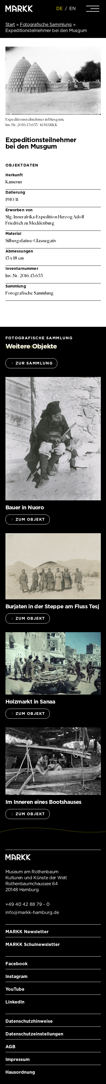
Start (10, 24)
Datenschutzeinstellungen (34, 1034)
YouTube (14, 989)
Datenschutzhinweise (29, 1021)
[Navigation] (93, 8)
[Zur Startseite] (19, 8)
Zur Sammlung (34, 363)
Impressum (17, 1059)
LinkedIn (14, 1002)
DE (59, 8)
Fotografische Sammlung (46, 24)
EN (72, 8)
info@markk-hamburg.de (32, 912)
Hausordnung (20, 1072)
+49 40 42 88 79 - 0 (27, 904)
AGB (10, 1046)
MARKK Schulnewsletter (32, 944)
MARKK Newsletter (27, 931)
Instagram (16, 976)
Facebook (16, 963)
